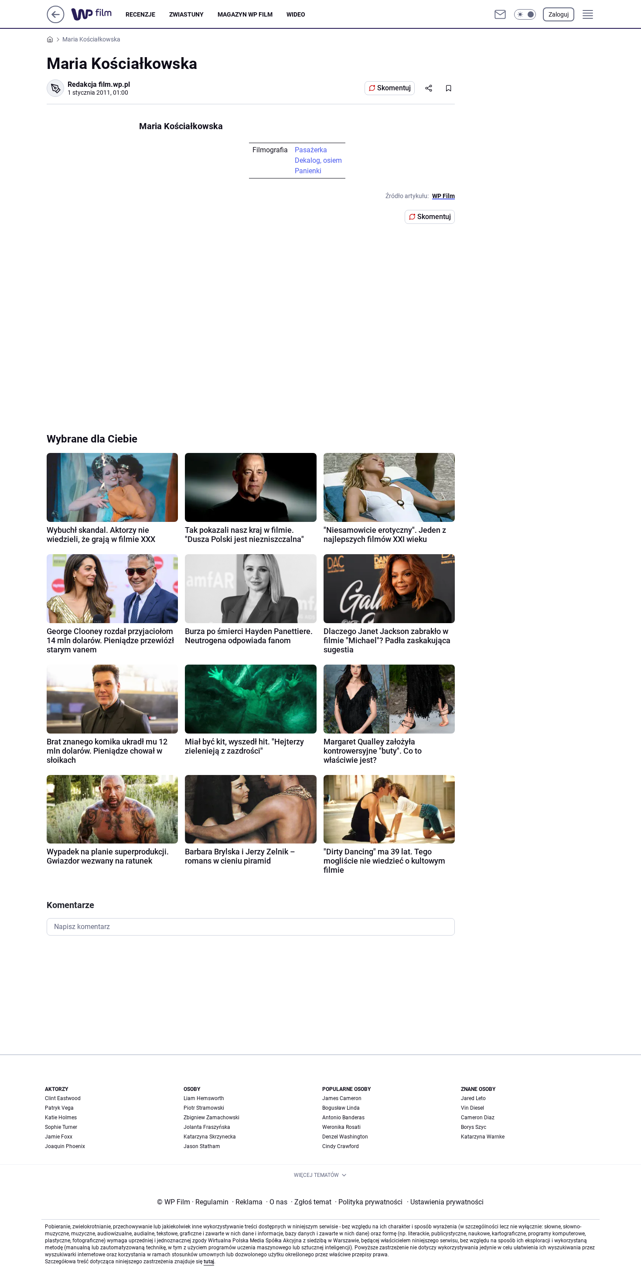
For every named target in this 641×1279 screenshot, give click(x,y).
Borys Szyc (473, 1127)
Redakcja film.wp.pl (99, 84)
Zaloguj (559, 14)
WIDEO (295, 14)
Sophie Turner (61, 1127)
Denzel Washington (345, 1137)
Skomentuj (394, 88)
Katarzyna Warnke (483, 1137)
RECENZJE (140, 14)
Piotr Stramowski (204, 1108)
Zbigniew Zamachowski (211, 1117)
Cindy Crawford (340, 1146)
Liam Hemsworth (204, 1098)
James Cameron (341, 1098)
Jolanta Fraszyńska (207, 1127)
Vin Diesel (472, 1108)
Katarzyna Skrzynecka (210, 1137)
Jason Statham (202, 1146)
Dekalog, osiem (318, 160)
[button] (525, 14)
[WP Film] (98, 14)
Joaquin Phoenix (65, 1146)
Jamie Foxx (58, 1137)
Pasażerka (311, 150)
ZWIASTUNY (186, 14)
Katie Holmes (61, 1117)
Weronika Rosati (341, 1127)
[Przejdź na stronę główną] (56, 21)
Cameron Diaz (477, 1117)
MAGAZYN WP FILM (245, 14)
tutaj (209, 1261)
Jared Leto (473, 1098)
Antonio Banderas (343, 1117)
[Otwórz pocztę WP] (500, 14)
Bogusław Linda (341, 1108)
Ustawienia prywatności (445, 1202)
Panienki (308, 171)
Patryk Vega (59, 1108)
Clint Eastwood (63, 1098)
